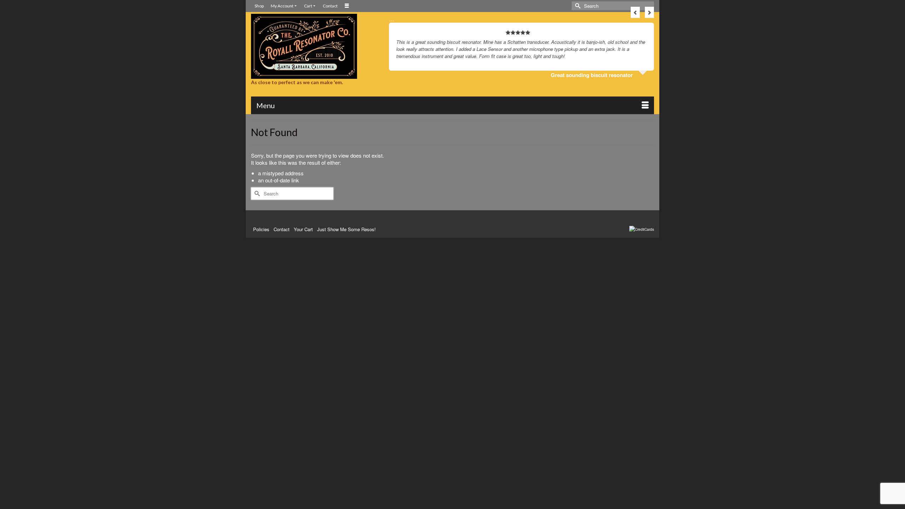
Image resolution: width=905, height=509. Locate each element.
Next (649, 12)
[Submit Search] (577, 5)
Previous (635, 12)
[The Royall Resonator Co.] (314, 46)
